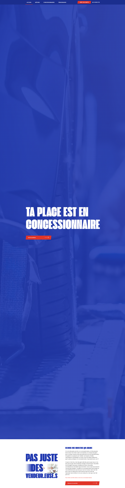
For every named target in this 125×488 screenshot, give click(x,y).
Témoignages (62, 2)
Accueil (29, 2)
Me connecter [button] (96, 2)
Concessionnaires (48, 2)
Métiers (37, 2)
